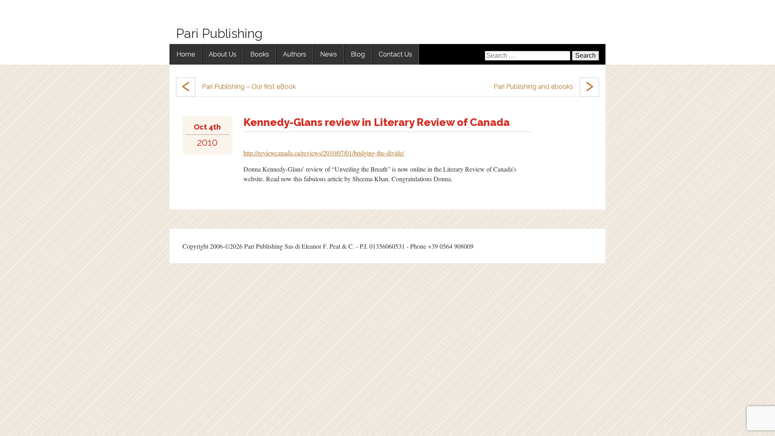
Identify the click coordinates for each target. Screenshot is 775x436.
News (328, 54)
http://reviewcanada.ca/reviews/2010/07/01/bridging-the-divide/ (323, 153)
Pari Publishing (219, 33)
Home (185, 54)
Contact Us (395, 54)
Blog (358, 54)
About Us (223, 54)
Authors (294, 54)
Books (259, 54)
